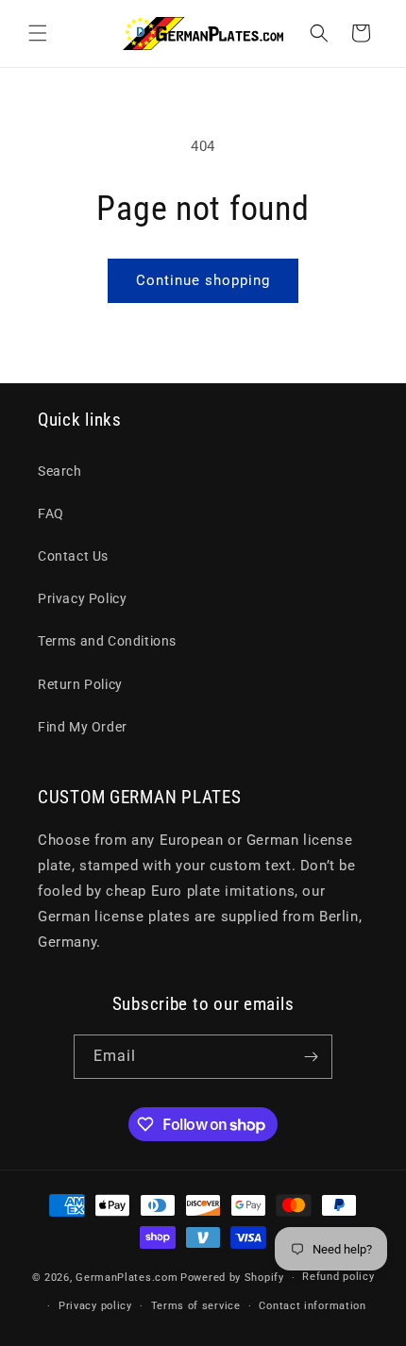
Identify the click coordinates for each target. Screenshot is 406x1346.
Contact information (312, 1306)
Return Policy (80, 684)
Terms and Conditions (107, 640)
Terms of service (196, 1306)
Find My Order (82, 726)
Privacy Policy (82, 598)
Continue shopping (203, 280)
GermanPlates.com (127, 1277)
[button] (38, 33)
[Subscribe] (310, 1057)
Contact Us (73, 556)
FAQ (51, 513)
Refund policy (338, 1276)
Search (60, 471)
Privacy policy (95, 1306)
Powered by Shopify (232, 1277)
